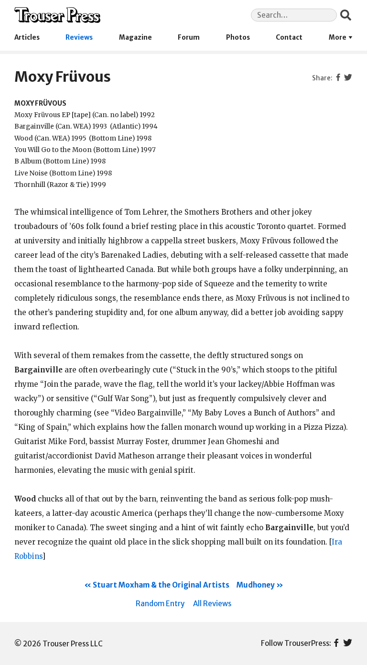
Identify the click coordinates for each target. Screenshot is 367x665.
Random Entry (160, 603)
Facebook (336, 643)
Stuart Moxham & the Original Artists (161, 584)
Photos (238, 37)
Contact (289, 37)
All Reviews (212, 603)
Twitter (348, 643)
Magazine (135, 37)
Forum (189, 37)
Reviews (79, 37)
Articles (27, 37)
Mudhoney (256, 584)
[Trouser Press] (57, 15)
